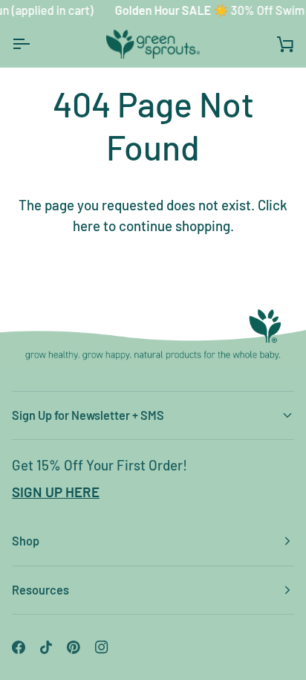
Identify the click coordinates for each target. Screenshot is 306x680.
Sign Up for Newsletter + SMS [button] (88, 415)
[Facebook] (18, 647)
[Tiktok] (46, 647)
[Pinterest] (73, 647)
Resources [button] (40, 590)
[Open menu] (34, 44)
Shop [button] (25, 541)
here (86, 225)
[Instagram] (101, 647)
